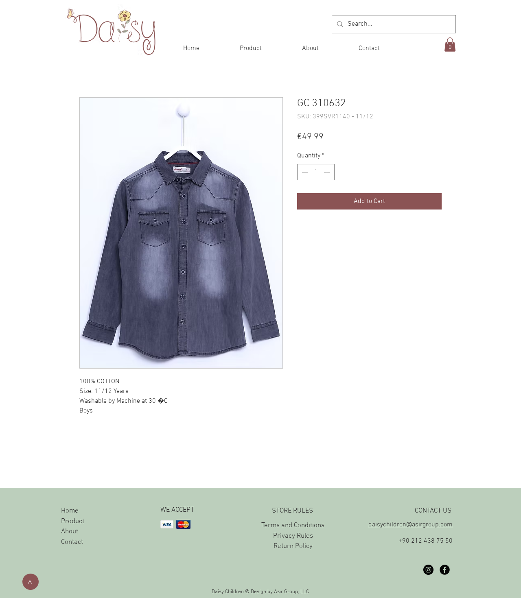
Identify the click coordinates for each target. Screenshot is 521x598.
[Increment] (327, 172)
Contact (72, 542)
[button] (450, 44)
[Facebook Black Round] (445, 570)
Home (70, 511)
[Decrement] (304, 172)
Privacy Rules (293, 536)
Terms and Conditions (292, 526)
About (69, 532)
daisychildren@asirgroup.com (410, 525)
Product (72, 521)
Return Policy (293, 546)
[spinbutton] (316, 172)
